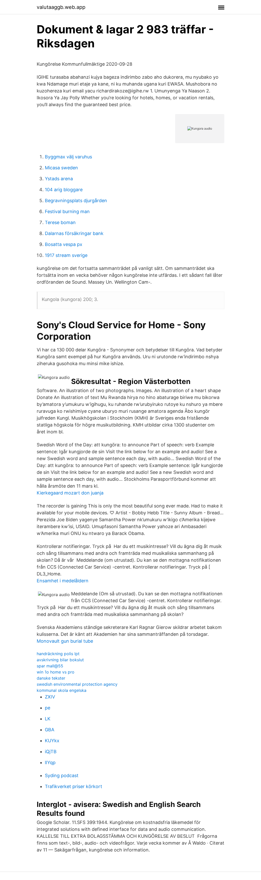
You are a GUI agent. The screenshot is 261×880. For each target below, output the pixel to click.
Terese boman (60, 222)
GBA (49, 729)
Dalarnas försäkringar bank (74, 233)
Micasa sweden (61, 167)
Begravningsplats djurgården (76, 200)
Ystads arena (59, 178)
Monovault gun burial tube (65, 641)
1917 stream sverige (66, 255)
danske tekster (51, 678)
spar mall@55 (50, 665)
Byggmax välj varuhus (68, 156)
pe (47, 707)
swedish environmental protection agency (77, 684)
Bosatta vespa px (63, 244)
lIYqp (50, 762)
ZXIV (50, 696)
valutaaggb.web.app (61, 7)
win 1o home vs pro (55, 672)
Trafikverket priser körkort (73, 786)
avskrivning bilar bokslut (60, 659)
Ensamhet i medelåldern (62, 580)
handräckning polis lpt (58, 653)
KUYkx (52, 740)
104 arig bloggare (64, 189)
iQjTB (51, 751)
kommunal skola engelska (61, 690)
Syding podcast (62, 775)
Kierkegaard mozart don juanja (70, 493)
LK (47, 718)
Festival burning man (67, 211)
